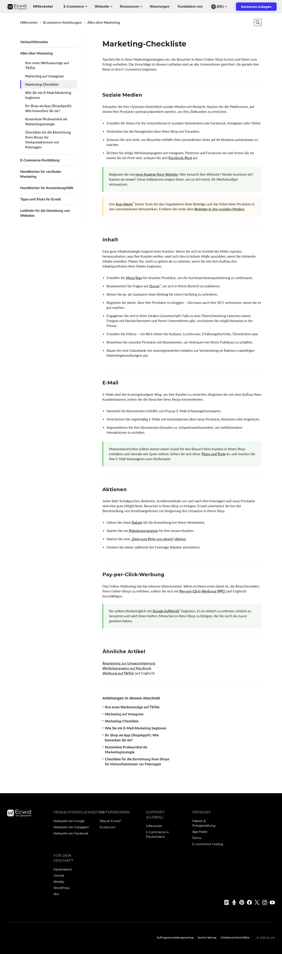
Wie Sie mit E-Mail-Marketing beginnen (48, 95)
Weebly (58, 882)
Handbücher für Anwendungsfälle (46, 188)
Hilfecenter (29, 22)
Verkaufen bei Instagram (71, 827)
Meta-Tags (134, 278)
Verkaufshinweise (34, 42)
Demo (196, 838)
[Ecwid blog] (225, 902)
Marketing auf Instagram (44, 76)
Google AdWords (166, 611)
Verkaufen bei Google (69, 821)
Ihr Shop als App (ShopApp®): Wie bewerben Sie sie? (48, 108)
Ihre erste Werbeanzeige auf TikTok (47, 65)
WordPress (61, 888)
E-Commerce (74, 6)
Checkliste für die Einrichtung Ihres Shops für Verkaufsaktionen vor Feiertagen (48, 139)
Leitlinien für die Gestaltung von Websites (45, 213)
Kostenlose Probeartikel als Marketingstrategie (46, 121)
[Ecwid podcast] (233, 902)
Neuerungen (159, 6)
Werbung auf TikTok (118, 673)
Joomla (58, 875)
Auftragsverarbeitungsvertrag (175, 937)
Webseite (102, 6)
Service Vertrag (207, 937)
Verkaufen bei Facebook (70, 833)
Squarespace (62, 869)
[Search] (258, 22)
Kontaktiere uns (190, 6)
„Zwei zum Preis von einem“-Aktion (158, 539)
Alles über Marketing (103, 22)
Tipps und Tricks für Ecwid (40, 199)
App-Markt (124, 204)
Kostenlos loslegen (259, 8)
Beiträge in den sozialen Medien (219, 209)
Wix (56, 894)
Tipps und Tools (213, 454)
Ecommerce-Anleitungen (62, 22)
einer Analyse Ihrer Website (156, 174)
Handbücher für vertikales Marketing (40, 174)
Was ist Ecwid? (110, 821)
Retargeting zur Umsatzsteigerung (128, 663)
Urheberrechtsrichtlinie (234, 937)
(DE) (220, 6)
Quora (154, 286)
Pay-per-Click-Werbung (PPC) (202, 591)
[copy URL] (146, 95)
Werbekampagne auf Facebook (126, 668)
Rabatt (137, 522)
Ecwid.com (108, 827)
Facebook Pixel (180, 158)
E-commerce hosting (207, 844)
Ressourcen (129, 6)
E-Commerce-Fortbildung (40, 160)
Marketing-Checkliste (42, 84)
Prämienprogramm (143, 530)
